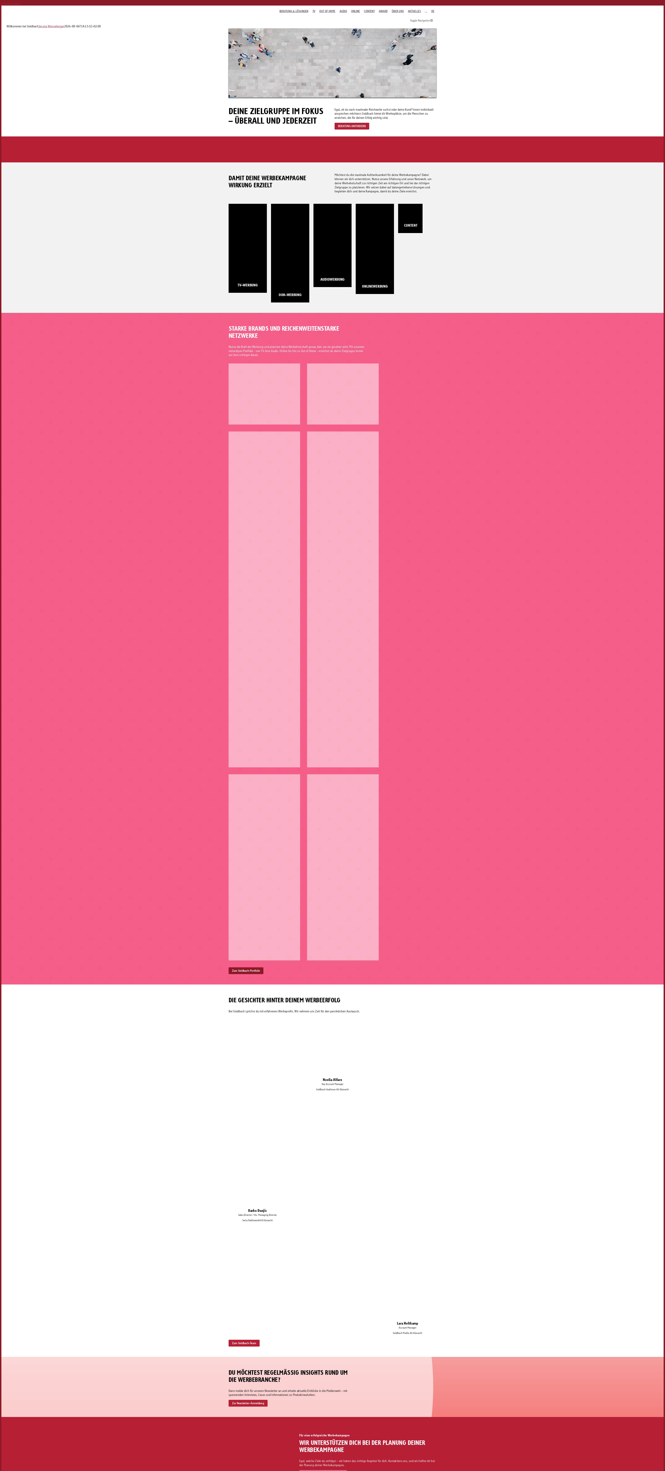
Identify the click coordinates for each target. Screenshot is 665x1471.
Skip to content (10, 3)
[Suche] (426, 11)
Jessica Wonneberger (51, 26)
